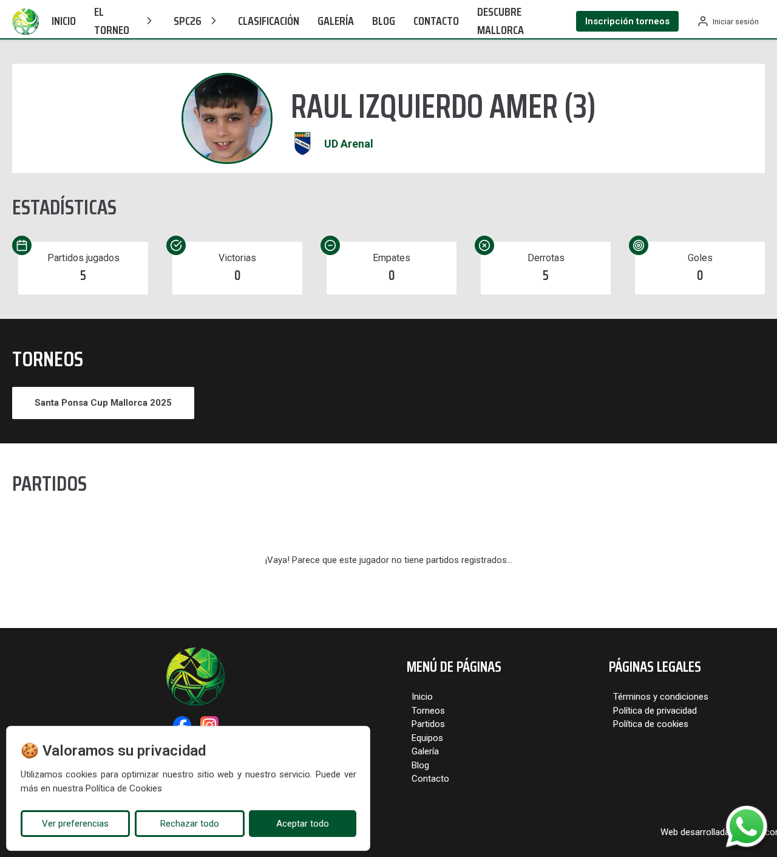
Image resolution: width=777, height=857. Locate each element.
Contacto (436, 21)
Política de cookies (650, 724)
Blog (383, 21)
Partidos (428, 724)
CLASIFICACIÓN (268, 21)
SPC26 (188, 21)
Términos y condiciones (660, 696)
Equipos (427, 737)
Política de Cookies (124, 788)
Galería (335, 21)
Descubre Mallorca (500, 20)
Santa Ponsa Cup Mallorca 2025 (103, 402)
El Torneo (111, 20)
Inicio (64, 21)
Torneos (428, 710)
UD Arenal (348, 143)
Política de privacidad (655, 710)
